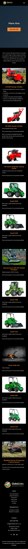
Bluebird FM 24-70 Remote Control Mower (14, 461)
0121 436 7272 (14, 29)
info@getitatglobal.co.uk (14, 523)
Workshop (14, 499)
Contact (14, 503)
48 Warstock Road (14, 526)
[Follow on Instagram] (14, 534)
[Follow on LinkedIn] (17, 534)
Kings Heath (14, 528)
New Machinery (14, 494)
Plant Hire (14, 497)
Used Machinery (14, 495)
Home (14, 491)
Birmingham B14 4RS (14, 530)
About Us (14, 501)
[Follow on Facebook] (11, 534)
